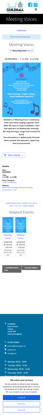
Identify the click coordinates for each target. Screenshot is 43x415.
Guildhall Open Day (11, 268)
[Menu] (36, 9)
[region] (21, 395)
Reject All (21, 410)
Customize (21, 404)
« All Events (21, 30)
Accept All (21, 397)
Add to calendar (14, 155)
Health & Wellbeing (9, 182)
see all (30, 50)
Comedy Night (31, 267)
